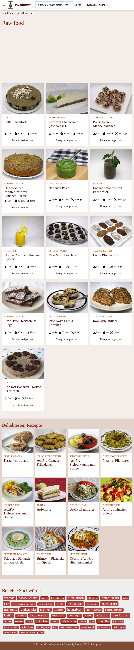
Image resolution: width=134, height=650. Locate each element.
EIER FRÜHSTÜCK (78, 505)
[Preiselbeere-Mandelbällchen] (111, 98)
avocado (9, 597)
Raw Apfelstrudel (105, 321)
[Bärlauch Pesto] (67, 164)
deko (125, 598)
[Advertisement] (67, 55)
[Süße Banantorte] (23, 98)
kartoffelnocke (39, 615)
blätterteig (92, 598)
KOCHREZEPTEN (98, 4)
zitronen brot (10, 632)
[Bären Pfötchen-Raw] (111, 231)
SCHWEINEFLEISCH (79, 456)
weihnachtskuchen (69, 627)
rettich (83, 621)
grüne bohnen (10, 610)
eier (6, 603)
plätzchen (42, 621)
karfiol (8, 615)
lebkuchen (102, 615)
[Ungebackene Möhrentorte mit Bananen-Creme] (23, 164)
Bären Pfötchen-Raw (107, 255)
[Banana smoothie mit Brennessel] (111, 164)
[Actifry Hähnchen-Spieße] (116, 489)
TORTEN (8, 118)
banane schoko (28, 597)
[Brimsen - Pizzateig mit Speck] (50, 538)
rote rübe (103, 621)
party (29, 621)
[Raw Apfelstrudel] (111, 297)
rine (92, 621)
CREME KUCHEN (57, 118)
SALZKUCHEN (44, 554)
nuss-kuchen (120, 615)
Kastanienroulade (16, 460)
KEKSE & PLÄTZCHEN (104, 118)
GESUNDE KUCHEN (13, 184)
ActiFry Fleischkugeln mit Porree (82, 464)
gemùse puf (92, 604)
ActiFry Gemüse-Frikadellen (49, 462)
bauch (44, 598)
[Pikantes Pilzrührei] (116, 440)
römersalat (118, 621)
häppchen (58, 610)
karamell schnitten (113, 610)
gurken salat (28, 609)
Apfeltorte (44, 509)
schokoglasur (43, 627)
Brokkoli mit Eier (82, 509)
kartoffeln (21, 615)
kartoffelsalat (58, 615)
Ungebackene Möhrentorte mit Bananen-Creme (15, 192)
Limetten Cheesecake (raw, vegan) (63, 124)
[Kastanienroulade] (18, 440)
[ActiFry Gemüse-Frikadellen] (50, 440)
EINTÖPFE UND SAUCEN (15, 554)
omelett (7, 621)
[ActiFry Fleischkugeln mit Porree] (83, 440)
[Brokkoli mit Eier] (83, 489)
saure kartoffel (10, 627)
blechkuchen (76, 597)
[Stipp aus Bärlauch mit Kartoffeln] (18, 538)
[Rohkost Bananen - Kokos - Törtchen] (23, 363)
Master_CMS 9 (82, 644)
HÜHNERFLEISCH (12, 505)
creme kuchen (110, 597)
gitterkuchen (109, 603)
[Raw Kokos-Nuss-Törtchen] (67, 297)
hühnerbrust (74, 609)
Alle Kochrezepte (11, 13)
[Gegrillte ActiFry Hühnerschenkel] (83, 538)
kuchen (88, 615)
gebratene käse (45, 604)
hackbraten (45, 610)
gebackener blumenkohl (24, 604)
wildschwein (104, 627)
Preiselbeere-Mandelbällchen (104, 124)
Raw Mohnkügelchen (64, 255)
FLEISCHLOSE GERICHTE (49, 456)
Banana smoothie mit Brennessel (107, 190)
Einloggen (96, 644)
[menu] (4, 5)
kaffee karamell (94, 610)
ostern (19, 621)
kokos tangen (74, 615)
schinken (27, 627)
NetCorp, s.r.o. (54, 644)
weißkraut (88, 627)
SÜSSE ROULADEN (13, 456)
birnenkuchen (57, 598)
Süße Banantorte (15, 122)
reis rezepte (69, 621)
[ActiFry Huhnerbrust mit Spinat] (18, 489)
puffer (55, 621)
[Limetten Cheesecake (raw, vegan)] (67, 98)
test (54, 627)
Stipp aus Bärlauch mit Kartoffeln (17, 560)
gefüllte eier (75, 603)
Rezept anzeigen (20, 140)
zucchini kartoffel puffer (31, 632)
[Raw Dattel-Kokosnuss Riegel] (23, 297)
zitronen (119, 627)
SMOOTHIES (99, 184)
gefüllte (60, 604)
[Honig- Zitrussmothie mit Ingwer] (23, 231)
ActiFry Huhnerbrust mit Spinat (15, 513)
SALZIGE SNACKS (57, 184)
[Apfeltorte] (50, 489)
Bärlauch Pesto (59, 188)
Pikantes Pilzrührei (115, 460)
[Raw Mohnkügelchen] (67, 231)
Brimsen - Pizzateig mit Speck (50, 560)
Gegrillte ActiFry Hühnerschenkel (81, 560)
